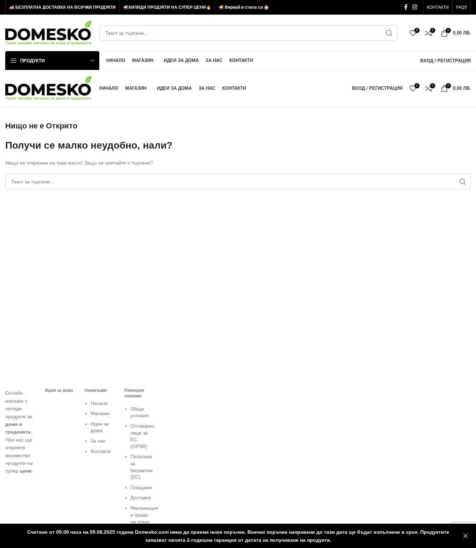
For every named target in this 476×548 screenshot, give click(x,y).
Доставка (140, 497)
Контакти (101, 451)
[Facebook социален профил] (406, 7)
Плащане (141, 487)
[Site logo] (48, 32)
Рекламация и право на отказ (144, 514)
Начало (99, 403)
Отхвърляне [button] (465, 536)
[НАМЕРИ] (389, 33)
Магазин (100, 413)
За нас (98, 441)
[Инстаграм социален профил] (415, 7)
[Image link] (19, 385)
